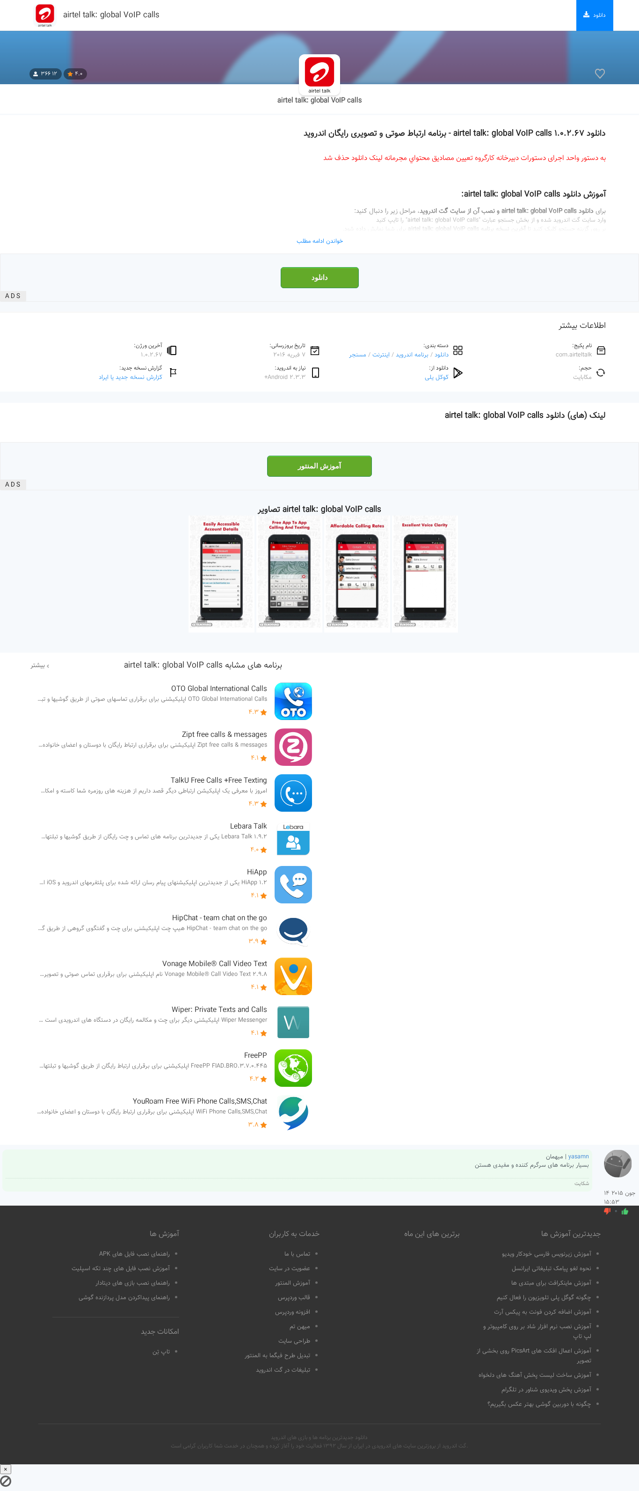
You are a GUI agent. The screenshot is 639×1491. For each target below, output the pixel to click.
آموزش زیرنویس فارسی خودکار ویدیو (546, 1254)
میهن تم (300, 1326)
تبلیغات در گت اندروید (283, 1370)
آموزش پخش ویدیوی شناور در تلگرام (546, 1390)
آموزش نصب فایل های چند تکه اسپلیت (121, 1268)
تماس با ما (297, 1254)
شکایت (581, 1184)
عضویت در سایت (289, 1268)
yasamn (578, 1157)
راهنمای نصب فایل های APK (134, 1254)
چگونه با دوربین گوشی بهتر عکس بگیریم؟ (539, 1404)
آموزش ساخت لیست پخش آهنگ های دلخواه (535, 1375)
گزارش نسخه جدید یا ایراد (130, 377)
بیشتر (37, 666)
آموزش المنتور (319, 466)
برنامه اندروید (412, 355)
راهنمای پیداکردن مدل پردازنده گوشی (124, 1297)
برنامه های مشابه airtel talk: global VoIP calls (203, 665)
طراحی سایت (294, 1341)
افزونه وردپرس (292, 1312)
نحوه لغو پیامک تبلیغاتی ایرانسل (551, 1268)
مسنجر (357, 355)
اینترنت (381, 355)
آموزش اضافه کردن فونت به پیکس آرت (542, 1312)
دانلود (320, 277)
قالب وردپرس (294, 1297)
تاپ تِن (161, 1352)
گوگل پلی (437, 377)
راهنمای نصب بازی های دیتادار (132, 1283)
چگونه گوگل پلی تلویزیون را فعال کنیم (544, 1297)
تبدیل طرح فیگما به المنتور (277, 1355)
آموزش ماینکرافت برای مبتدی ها (551, 1283)
